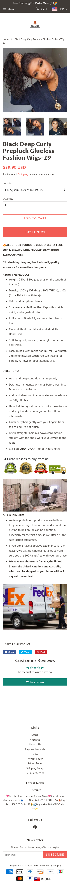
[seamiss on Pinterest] (35, 827)
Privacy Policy (35, 758)
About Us (35, 739)
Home (6, 39)
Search (35, 734)
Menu (10, 9)
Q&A (35, 753)
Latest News (35, 783)
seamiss (34, 865)
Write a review (35, 682)
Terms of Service (35, 772)
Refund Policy (35, 763)
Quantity (8, 198)
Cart (44, 9)
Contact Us (35, 744)
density (7, 183)
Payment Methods (35, 749)
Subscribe (55, 855)
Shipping (23, 174)
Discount (35, 790)
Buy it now (35, 232)
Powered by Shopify (50, 865)
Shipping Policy (35, 768)
